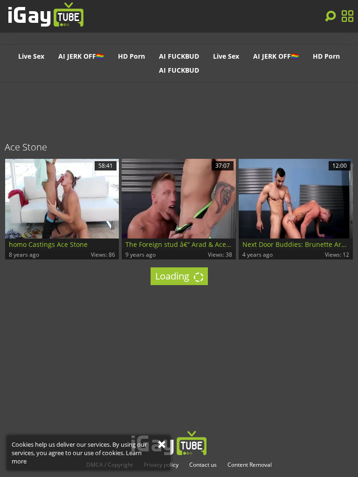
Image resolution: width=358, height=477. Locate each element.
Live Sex (31, 56)
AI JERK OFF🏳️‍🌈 (81, 56)
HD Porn (131, 56)
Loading (173, 276)
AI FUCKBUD (179, 56)
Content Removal (249, 465)
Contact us (203, 465)
